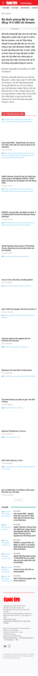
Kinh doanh (25, 8)
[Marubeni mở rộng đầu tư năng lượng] (19, 357)
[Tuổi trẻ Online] (11, 599)
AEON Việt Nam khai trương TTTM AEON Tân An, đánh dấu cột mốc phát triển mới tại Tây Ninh (18, 248)
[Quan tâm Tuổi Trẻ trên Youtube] (5, 646)
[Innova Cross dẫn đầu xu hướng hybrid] (19, 266)
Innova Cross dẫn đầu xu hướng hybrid (17, 280)
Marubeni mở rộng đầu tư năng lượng (17, 370)
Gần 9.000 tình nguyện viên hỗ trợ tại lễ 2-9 (19, 309)
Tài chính (14, 8)
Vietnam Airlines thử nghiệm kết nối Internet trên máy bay (16, 339)
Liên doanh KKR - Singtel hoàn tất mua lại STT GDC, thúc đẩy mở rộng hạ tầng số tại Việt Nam (18, 145)
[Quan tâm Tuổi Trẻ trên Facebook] (9, 646)
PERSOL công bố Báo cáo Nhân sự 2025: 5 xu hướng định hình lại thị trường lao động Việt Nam (19, 214)
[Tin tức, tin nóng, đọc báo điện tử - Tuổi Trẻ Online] (11, 3)
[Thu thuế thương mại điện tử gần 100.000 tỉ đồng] (19, 386)
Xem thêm (18, 500)
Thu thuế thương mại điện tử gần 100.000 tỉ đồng (18, 400)
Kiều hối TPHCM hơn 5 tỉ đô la (14, 431)
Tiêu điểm (5, 8)
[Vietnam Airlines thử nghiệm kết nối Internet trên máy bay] (19, 325)
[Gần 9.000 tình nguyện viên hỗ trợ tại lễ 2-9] (19, 296)
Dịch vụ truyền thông (10, 638)
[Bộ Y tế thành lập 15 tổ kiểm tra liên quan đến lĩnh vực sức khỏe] (19, 476)
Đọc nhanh (6, 13)
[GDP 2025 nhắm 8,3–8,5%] (19, 447)
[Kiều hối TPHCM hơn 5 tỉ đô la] (19, 418)
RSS (17, 640)
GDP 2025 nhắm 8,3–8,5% (12, 460)
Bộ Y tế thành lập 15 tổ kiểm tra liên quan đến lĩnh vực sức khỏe (18, 491)
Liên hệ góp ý (8, 640)
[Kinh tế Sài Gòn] (25, 2)
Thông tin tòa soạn (9, 619)
